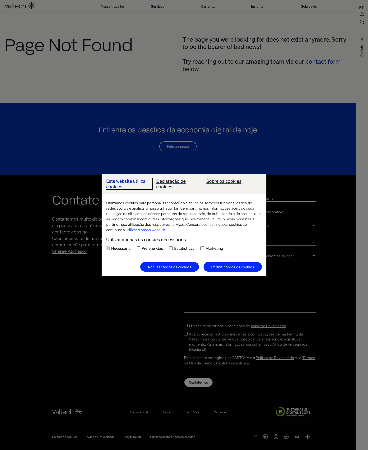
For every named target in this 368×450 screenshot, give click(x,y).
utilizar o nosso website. (146, 229)
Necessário (121, 248)
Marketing (214, 248)
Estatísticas (184, 248)
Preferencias (152, 248)
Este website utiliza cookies (125, 184)
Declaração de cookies (171, 184)
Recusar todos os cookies (169, 266)
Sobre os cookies (224, 181)
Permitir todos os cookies (232, 266)
